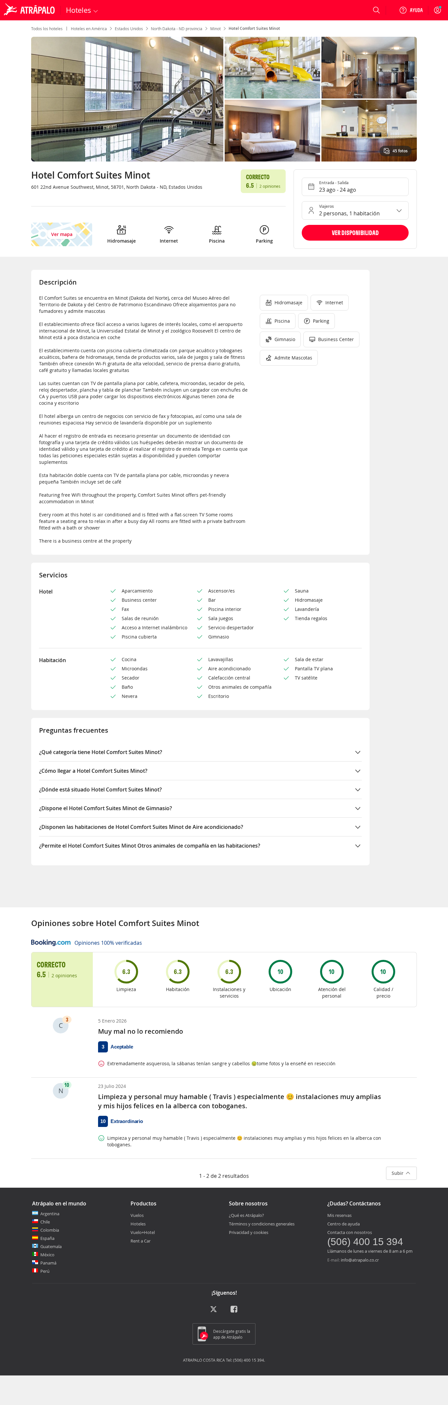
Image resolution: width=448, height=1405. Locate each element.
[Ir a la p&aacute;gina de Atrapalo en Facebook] (234, 1311)
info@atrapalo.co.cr (360, 1260)
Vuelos (137, 1215)
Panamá (48, 1263)
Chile (45, 1222)
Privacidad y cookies (248, 1232)
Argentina (49, 1214)
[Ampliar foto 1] (272, 67)
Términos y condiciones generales (262, 1224)
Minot (215, 28)
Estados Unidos (129, 28)
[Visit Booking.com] (51, 943)
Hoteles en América (89, 28)
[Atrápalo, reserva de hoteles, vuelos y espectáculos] (30, 10)
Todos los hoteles (47, 28)
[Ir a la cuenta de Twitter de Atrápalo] (213, 1311)
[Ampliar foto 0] (127, 99)
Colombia (49, 1230)
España (47, 1238)
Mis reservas (339, 1215)
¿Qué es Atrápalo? (246, 1215)
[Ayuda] (411, 10)
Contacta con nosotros (349, 1232)
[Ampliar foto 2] (369, 67)
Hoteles (138, 1224)
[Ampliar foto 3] (272, 131)
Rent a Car (141, 1241)
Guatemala (51, 1246)
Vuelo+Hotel (143, 1232)
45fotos (400, 151)
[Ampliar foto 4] (369, 131)
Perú (45, 1271)
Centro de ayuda (343, 1224)
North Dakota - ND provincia (176, 28)
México (47, 1255)
